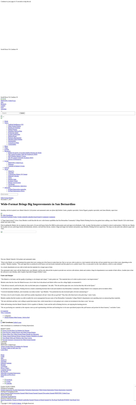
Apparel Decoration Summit (46, 393)
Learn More (4, 350)
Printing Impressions (7, 390)
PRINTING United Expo (8, 100)
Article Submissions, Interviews (17, 186)
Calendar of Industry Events (16, 166)
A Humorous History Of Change (17, 174)
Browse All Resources (14, 159)
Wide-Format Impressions (46, 390)
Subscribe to (10, 373)
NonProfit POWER (63, 400)
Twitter (8, 381)
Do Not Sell (4, 371)
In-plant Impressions (19, 390)
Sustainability (12, 141)
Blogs (6, 146)
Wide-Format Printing (14, 126)
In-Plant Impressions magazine (17, 189)
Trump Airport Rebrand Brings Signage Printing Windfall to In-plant (22, 336)
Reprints (3, 365)
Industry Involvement (14, 182)
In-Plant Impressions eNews (16, 191)
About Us (11, 171)
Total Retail (4, 396)
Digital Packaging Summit (17, 393)
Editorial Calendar (13, 176)
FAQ (2, 107)
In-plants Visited (13, 181)
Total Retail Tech (74, 400)
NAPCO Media (16, 403)
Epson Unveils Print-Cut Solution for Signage (16, 330)
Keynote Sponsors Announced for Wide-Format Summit (19, 340)
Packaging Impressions (32, 390)
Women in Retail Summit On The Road (45, 400)
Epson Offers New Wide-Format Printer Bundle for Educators (21, 334)
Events (6, 161)
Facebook (9, 380)
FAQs (10, 177)
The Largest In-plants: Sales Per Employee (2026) (22, 154)
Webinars (11, 164)
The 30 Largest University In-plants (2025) (20, 158)
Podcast (6, 167)
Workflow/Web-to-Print (15, 131)
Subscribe (7, 187)
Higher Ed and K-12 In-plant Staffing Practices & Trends (24, 153)
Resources (7, 151)
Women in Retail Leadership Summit (23, 400)
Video (6, 148)
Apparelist (69, 390)
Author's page (17, 322)
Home (6, 121)
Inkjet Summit (5, 393)
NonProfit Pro (12, 396)
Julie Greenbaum (8, 215)
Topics (6, 123)
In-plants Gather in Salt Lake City (11, 348)
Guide (2, 356)
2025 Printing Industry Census (17, 156)
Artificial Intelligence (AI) (15, 124)
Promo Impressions (60, 390)
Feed (2, 376)
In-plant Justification (14, 134)
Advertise (3, 109)
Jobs (2, 102)
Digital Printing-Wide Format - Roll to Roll (17, 317)
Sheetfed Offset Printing (15, 139)
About (6, 169)
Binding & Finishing (14, 128)
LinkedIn (9, 383)
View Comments (6, 312)
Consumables (12, 144)
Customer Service (6, 370)
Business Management (14, 138)
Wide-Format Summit (31, 393)
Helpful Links (12, 179)
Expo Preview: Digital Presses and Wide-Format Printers (19, 332)
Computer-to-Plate (13, 143)
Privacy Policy (5, 368)
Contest (3, 105)
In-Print (6, 149)
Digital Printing (12, 129)
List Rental (11, 184)
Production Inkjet (13, 133)
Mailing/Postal (12, 136)
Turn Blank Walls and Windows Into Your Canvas (17, 338)
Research (3, 104)
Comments (52, 217)
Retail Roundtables (6, 400)
